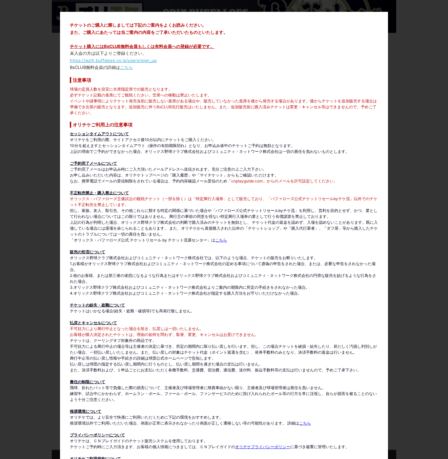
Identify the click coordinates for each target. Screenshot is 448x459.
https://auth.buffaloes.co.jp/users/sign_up (113, 60)
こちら (126, 67)
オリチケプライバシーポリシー (262, 446)
